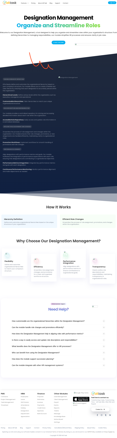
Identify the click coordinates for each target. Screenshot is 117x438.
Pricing (33, 3)
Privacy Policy (47, 428)
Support (57, 3)
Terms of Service (58, 432)
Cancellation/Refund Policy (63, 428)
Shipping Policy (79, 428)
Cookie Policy (102, 428)
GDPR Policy (91, 432)
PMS (3, 393)
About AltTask (42, 3)
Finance (41, 393)
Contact (65, 3)
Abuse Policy (91, 428)
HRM (23, 393)
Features (24, 3)
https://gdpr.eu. (109, 432)
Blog (51, 3)
